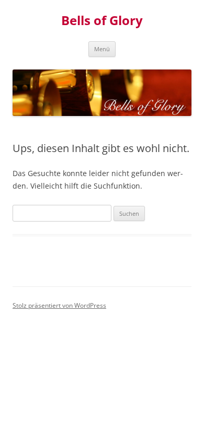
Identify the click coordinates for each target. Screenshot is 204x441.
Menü (102, 49)
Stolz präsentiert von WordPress (59, 305)
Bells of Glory (102, 21)
